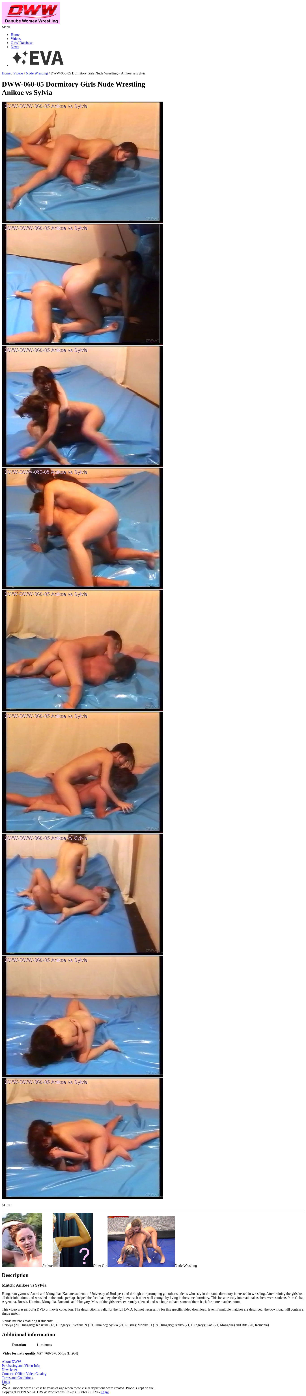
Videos (16, 39)
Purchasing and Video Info (21, 1366)
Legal (105, 1392)
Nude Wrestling (37, 73)
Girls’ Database (21, 43)
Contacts (8, 1374)
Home (15, 35)
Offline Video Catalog (30, 1374)
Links (6, 1382)
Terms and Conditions (17, 1378)
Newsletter (9, 1370)
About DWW (11, 1361)
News (15, 47)
